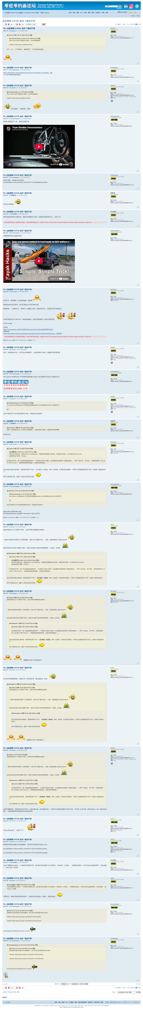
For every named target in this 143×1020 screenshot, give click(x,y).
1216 (115, 218)
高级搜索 (119, 8)
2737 (115, 74)
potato (13, 880)
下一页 (137, 984)
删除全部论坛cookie (115, 1002)
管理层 (107, 1002)
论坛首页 (7, 12)
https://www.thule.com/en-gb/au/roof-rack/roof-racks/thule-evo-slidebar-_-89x (28, 73)
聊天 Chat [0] (45, 12)
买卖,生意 (96, 1002)
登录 (138, 15)
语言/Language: (122, 12)
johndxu (13, 87)
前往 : (114, 992)
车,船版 (71, 1002)
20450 (115, 825)
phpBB (37, 1005)
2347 (115, 945)
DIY (81, 12)
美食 (89, 12)
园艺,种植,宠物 (82, 1002)
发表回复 (4, 23)
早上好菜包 (14, 214)
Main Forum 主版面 (16, 12)
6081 (115, 35)
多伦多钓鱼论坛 (77, 1007)
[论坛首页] (20, 5)
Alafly (12, 526)
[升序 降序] (84, 984)
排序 (70, 984)
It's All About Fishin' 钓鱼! (31, 12)
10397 (115, 531)
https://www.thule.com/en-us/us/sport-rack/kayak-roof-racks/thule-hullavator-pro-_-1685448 (32, 333)
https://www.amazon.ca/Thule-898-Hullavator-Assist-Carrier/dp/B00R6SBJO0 (28, 329)
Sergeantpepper (15, 118)
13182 (115, 123)
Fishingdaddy (15, 69)
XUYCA (13, 821)
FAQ (133, 15)
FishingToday (15, 940)
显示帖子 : (58, 984)
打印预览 (111, 12)
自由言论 (98, 12)
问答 (107, 12)
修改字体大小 (115, 12)
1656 (115, 92)
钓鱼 (70, 12)
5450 (115, 200)
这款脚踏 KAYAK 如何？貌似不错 (18, 21)
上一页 (5, 984)
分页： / (126, 24)
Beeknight (14, 291)
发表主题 (16, 23)
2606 (115, 885)
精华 (78, 12)
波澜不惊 (13, 195)
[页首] (138, 63)
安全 (74, 12)
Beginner (13, 30)
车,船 (85, 12)
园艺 (93, 12)
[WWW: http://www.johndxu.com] (112, 101)
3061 (115, 296)
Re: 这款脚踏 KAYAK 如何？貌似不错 (19, 28)
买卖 (103, 12)
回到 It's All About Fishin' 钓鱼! (12, 992)
